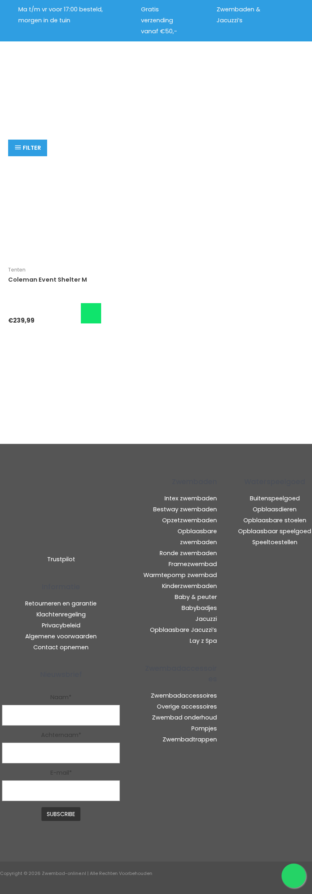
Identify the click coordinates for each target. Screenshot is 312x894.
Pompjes (204, 728)
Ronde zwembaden (188, 553)
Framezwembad (193, 564)
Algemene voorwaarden (61, 636)
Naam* (61, 697)
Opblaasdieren (275, 509)
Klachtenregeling (61, 614)
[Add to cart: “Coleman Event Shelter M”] (91, 313)
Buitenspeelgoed (275, 498)
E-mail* (61, 773)
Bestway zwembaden (185, 509)
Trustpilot (61, 559)
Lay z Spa (203, 641)
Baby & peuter (196, 597)
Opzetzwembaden (189, 520)
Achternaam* (61, 735)
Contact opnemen (61, 647)
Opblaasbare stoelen (274, 520)
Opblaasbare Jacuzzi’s (183, 630)
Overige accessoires (187, 706)
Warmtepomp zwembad (180, 575)
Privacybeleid (61, 625)
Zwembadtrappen (189, 739)
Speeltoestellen (274, 542)
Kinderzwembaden (189, 586)
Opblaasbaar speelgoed (274, 531)
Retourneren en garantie (61, 603)
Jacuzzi (206, 619)
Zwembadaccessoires (184, 696)
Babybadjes (199, 608)
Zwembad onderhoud (184, 717)
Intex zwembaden (191, 498)
